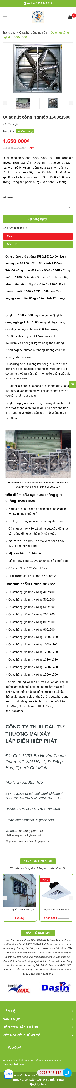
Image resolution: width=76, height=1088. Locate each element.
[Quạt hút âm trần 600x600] (20, 890)
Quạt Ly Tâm (38, 1084)
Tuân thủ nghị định (37, 932)
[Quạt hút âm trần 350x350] (56, 890)
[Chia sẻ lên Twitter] (18, 227)
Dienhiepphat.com (13, 1064)
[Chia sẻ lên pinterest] (21, 227)
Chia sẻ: (8, 227)
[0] (70, 17)
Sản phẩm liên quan (38, 861)
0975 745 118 (44, 3)
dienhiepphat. (29, 831)
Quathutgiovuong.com (49, 1059)
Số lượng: (9, 197)
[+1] (25, 227)
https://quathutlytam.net (24, 835)
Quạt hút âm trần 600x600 (19, 909)
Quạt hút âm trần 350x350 (56, 909)
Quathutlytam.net (23, 1059)
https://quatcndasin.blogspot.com (31, 841)
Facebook (14, 1047)
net (41, 831)
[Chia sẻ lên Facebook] (15, 227)
